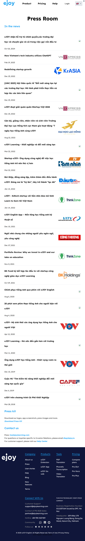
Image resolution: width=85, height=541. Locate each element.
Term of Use (52, 533)
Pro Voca (76, 471)
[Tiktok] (42, 526)
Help (55, 3)
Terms (27, 489)
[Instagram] (45, 526)
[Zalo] (44, 522)
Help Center (42, 441)
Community (30, 522)
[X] (51, 526)
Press (27, 464)
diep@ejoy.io (69, 438)
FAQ (27, 473)
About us (29, 460)
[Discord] (49, 522)
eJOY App (45, 467)
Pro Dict (75, 467)
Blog (27, 477)
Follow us (29, 527)
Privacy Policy (63, 533)
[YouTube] (39, 526)
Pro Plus (75, 476)
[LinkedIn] (48, 526)
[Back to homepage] (9, 3)
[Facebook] (36, 526)
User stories (30, 468)
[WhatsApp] (40, 522)
